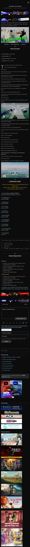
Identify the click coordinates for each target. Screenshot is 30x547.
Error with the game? (7, 368)
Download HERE (4, 199)
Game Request (24, 187)
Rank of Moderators (7, 361)
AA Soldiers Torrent (10, 289)
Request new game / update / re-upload (11, 357)
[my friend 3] (11, 416)
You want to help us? (7, 363)
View (11, 439)
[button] (28, 2)
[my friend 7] (11, 426)
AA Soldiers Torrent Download (21, 289)
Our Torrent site (6, 370)
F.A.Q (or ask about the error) (9, 359)
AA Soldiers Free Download (16, 287)
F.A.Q (22, 189)
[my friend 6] (11, 421)
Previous (5, 304)
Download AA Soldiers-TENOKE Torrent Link (11, 194)
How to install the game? (8, 366)
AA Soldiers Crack (6, 287)
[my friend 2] (11, 412)
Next (26, 304)
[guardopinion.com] (11, 407)
